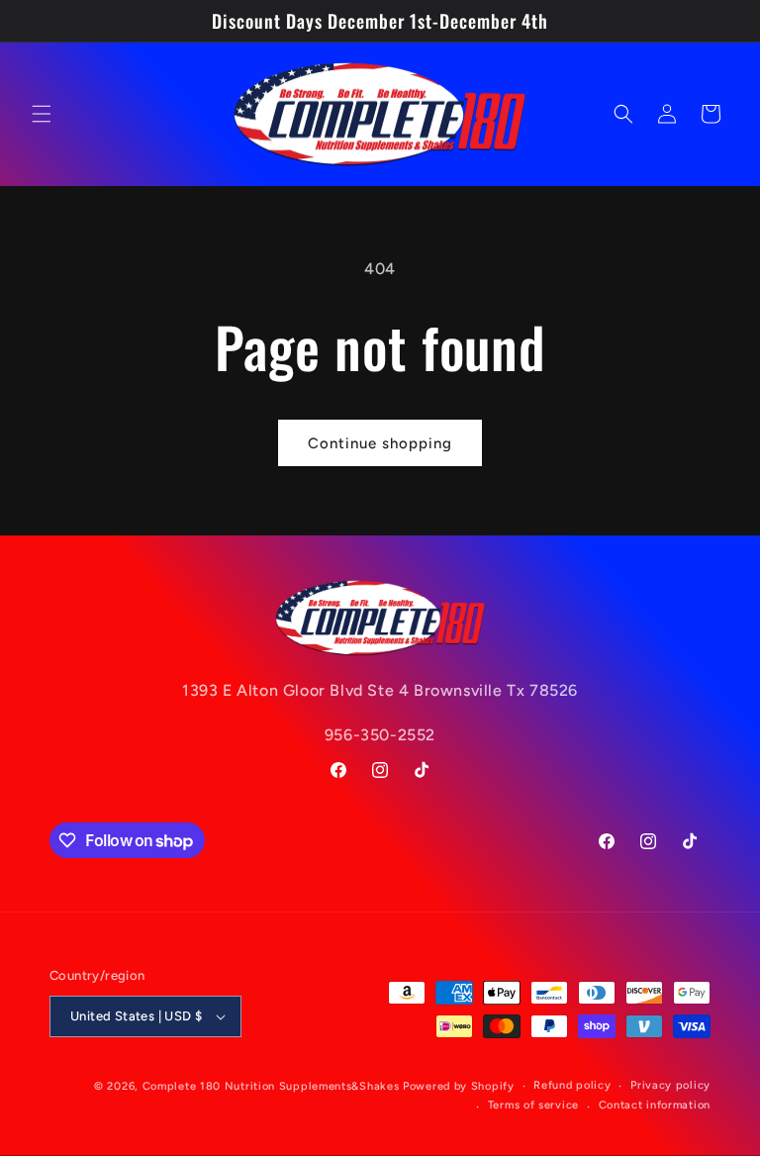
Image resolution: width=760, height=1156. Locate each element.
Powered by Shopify (459, 1086)
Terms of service (533, 1105)
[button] (41, 114)
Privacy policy (670, 1085)
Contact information (655, 1105)
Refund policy (572, 1085)
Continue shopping (380, 443)
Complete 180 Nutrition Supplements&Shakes (271, 1086)
